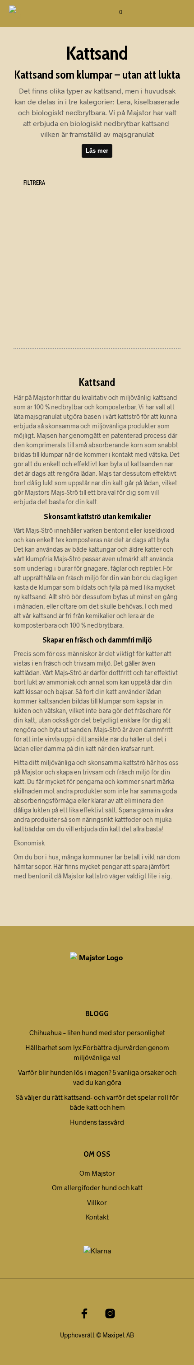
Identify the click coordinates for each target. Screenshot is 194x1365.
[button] (113, 12)
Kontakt (97, 1217)
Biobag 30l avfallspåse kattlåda (134, 291)
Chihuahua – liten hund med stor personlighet (97, 1032)
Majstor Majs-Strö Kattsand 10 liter (41, 291)
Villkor (97, 1202)
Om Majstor (97, 1173)
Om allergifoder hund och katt (97, 1187)
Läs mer (97, 150)
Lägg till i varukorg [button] (53, 318)
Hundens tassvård (97, 1122)
